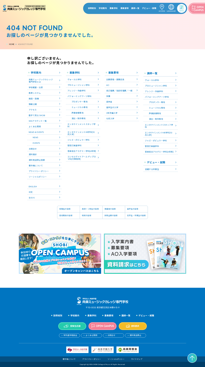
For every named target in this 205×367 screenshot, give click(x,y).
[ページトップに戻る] (192, 358)
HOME (11, 44)
